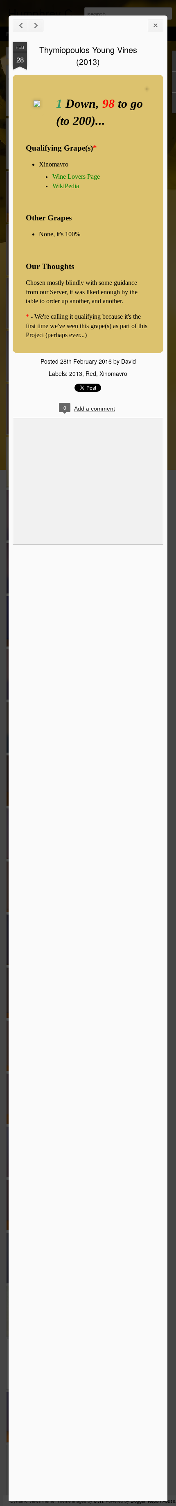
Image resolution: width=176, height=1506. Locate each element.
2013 (75, 373)
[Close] (155, 25)
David (128, 361)
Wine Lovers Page (76, 176)
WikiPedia (65, 185)
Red (91, 373)
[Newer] (20, 25)
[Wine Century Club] (37, 112)
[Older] (35, 25)
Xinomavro (113, 373)
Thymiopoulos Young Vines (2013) (88, 55)
